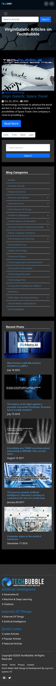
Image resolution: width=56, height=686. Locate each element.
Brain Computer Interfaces (22, 233)
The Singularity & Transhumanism (25, 262)
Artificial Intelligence (19, 215)
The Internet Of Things (20, 209)
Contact (30, 664)
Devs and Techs (16, 203)
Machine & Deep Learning (17, 599)
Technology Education (19, 274)
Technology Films (17, 280)
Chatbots (8, 604)
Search (45, 19)
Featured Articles (17, 191)
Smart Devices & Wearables (22, 221)
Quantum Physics (17, 256)
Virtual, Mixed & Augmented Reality (26, 227)
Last (31, 134)
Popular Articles (17, 186)
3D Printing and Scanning (21, 238)
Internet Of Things (13, 616)
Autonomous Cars (17, 244)
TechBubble (27, 655)
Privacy (21, 664)
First (6, 134)
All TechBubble (16, 309)
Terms (13, 664)
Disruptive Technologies (20, 268)
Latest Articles (11, 633)
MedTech (13, 291)
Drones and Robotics (19, 197)
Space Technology (14, 92)
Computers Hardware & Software (25, 285)
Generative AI (10, 594)
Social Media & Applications (22, 303)
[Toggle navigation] (6, 14)
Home (12, 180)
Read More (11, 123)
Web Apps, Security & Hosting (23, 297)
